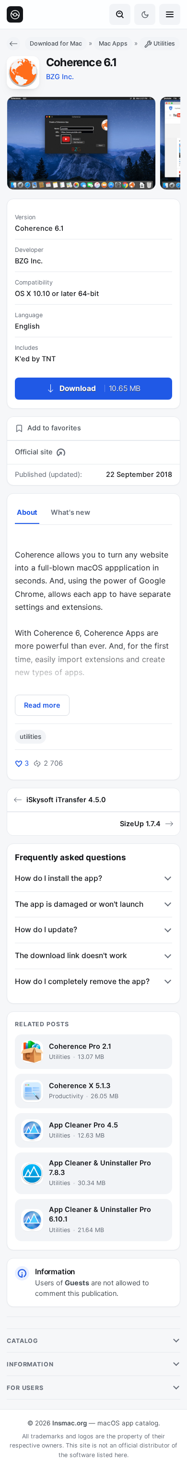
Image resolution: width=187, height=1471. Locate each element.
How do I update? (46, 929)
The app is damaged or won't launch (79, 904)
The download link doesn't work (71, 955)
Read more (42, 705)
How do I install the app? (58, 878)
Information (30, 1364)
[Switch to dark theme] (144, 14)
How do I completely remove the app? (82, 981)
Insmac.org (69, 1423)
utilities (30, 736)
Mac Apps (113, 43)
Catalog (22, 1340)
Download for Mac (56, 43)
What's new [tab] (70, 512)
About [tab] (27, 512)
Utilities (164, 43)
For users (25, 1387)
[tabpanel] (93, 625)
